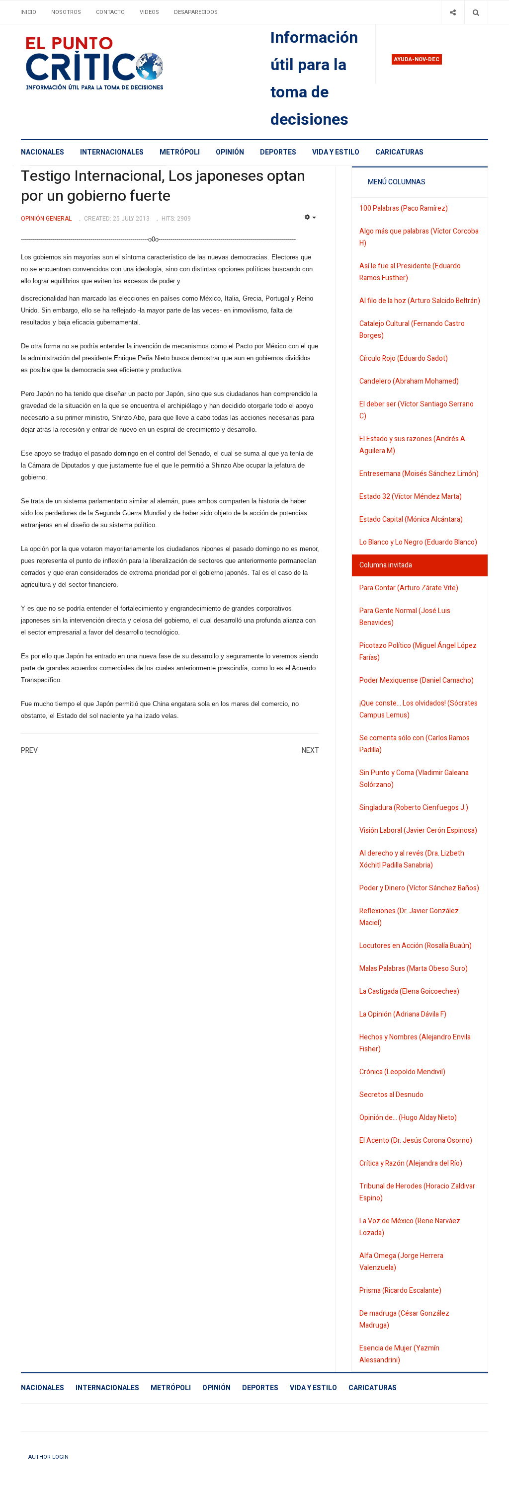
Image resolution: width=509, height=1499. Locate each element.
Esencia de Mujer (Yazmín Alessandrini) (399, 1354)
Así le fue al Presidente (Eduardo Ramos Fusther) (410, 272)
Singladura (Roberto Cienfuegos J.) (413, 807)
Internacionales (112, 152)
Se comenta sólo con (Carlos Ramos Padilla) (414, 744)
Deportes (278, 152)
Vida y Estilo (335, 152)
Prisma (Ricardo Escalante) (400, 1290)
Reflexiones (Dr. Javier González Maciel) (409, 917)
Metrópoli (180, 152)
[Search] (476, 12)
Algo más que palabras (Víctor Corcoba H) (419, 237)
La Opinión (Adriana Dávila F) (402, 1014)
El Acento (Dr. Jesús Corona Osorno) (415, 1140)
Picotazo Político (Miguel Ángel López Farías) (418, 651)
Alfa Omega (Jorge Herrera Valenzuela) (401, 1262)
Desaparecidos (196, 12)
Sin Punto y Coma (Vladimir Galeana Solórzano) (414, 779)
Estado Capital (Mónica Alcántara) (411, 519)
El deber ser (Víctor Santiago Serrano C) (416, 410)
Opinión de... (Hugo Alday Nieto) (408, 1117)
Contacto (110, 12)
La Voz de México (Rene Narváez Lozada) (409, 1227)
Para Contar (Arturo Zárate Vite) (408, 588)
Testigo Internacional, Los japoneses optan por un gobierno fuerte (163, 186)
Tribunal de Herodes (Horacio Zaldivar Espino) (417, 1192)
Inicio (28, 12)
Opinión (230, 152)
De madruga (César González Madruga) (404, 1319)
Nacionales (42, 152)
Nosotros (66, 12)
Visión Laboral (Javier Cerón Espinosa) (418, 830)
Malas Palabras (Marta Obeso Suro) (413, 968)
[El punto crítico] (112, 63)
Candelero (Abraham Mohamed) (409, 381)
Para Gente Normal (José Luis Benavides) (404, 617)
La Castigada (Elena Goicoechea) (409, 991)
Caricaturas (399, 152)
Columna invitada (385, 565)
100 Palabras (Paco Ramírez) (403, 208)
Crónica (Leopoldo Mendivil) (402, 1072)
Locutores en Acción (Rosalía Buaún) (415, 946)
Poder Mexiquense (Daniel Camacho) (416, 680)
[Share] (452, 12)
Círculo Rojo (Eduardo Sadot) (403, 358)
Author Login (48, 1457)
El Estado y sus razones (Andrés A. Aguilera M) (413, 445)
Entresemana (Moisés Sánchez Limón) (419, 474)
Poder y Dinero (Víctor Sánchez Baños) (419, 888)
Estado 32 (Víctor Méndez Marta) (410, 496)
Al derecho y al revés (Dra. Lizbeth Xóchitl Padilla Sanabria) (411, 859)
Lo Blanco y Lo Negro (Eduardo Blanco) (418, 542)
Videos (149, 12)
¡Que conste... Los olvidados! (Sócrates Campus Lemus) (418, 709)
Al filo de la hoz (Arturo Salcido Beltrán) (419, 301)
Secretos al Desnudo (391, 1095)
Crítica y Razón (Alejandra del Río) (410, 1163)
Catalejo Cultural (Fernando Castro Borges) (412, 329)
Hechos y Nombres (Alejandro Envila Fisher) (415, 1043)
